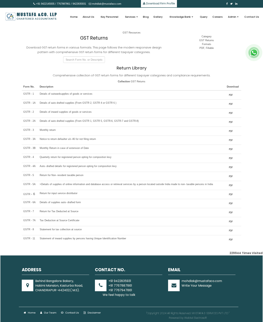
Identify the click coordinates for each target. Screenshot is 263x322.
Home (74, 17)
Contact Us (251, 17)
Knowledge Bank (180, 17)
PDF (231, 95)
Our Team (50, 312)
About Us (88, 17)
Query (204, 17)
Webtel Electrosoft (195, 318)
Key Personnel (109, 17)
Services (130, 17)
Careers (217, 17)
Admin (232, 17)
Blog (146, 17)
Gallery (158, 17)
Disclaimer (94, 312)
